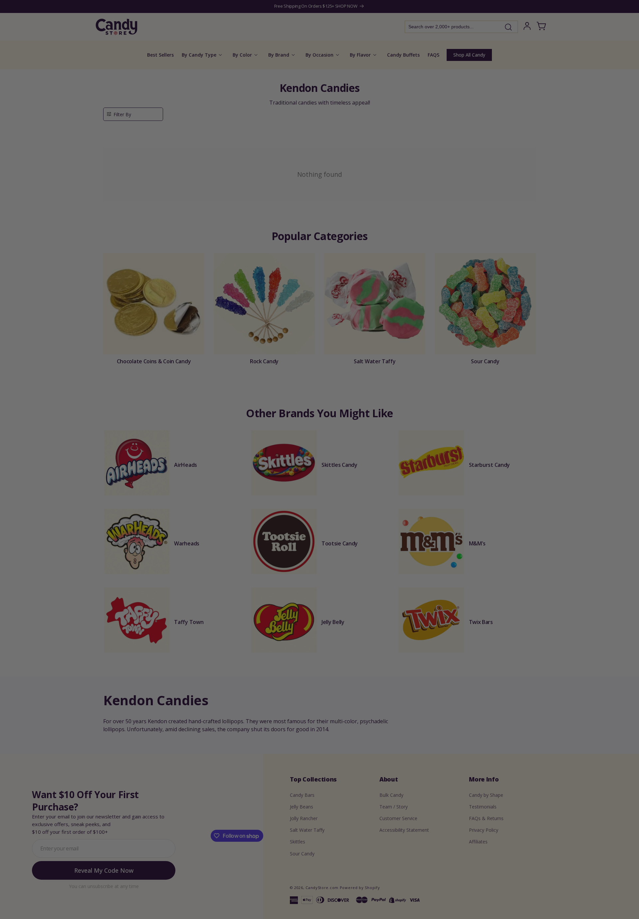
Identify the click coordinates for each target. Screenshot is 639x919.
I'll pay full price (319, 524)
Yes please (320, 506)
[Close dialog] (387, 390)
